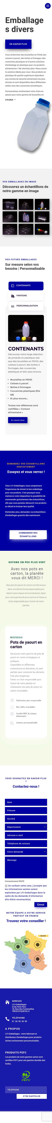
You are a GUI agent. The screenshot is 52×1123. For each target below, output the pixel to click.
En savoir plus (18, 44)
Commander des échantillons (28, 534)
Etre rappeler (31, 1096)
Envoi (40, 904)
